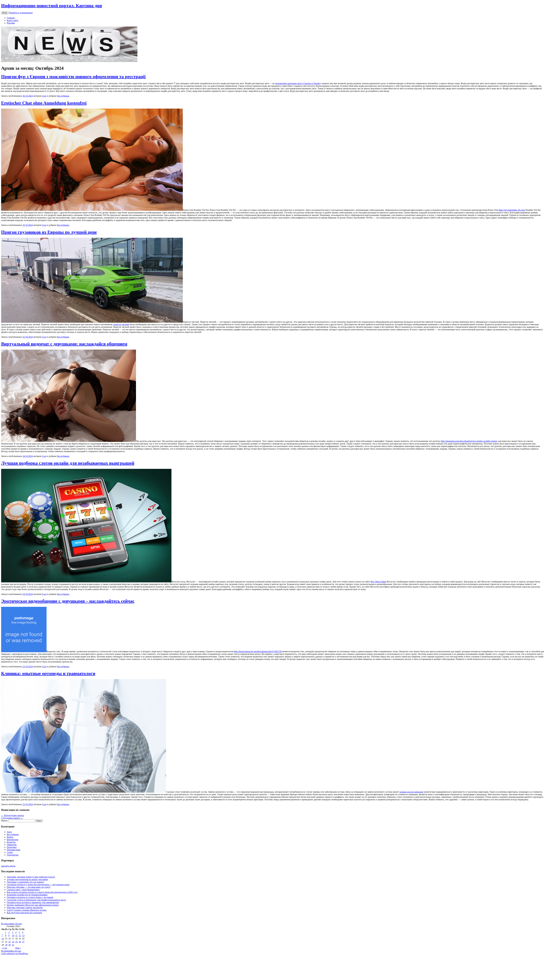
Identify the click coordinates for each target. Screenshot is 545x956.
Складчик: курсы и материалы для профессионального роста (36, 900)
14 (3, 938)
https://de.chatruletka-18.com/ (512, 210)
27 (23, 942)
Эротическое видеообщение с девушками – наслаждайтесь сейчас (67, 601)
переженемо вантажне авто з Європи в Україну (298, 83)
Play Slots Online (378, 581)
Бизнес (10, 837)
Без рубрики (63, 96)
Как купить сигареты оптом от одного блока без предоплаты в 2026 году (42, 892)
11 (16, 935)
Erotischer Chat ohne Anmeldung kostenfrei (44, 102)
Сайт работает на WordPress (14, 953)
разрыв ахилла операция (411, 792)
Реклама (11, 23)
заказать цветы (8, 866)
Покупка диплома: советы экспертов (25, 907)
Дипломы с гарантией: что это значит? (25, 882)
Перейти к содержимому (21, 12)
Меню (4, 13)
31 (13, 945)
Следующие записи (12, 818)
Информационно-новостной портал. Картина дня (51, 5)
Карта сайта (12, 20)
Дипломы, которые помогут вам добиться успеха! (31, 877)
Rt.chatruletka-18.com (11, 951)
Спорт (10, 852)
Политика (11, 847)
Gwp (44, 96)
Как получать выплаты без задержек (24, 912)
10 (13, 935)
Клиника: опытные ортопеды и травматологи (48, 673)
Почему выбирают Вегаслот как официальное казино (33, 905)
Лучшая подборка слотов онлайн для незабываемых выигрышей (67, 463)
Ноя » (18, 948)
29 (6, 945)
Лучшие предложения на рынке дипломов (27, 879)
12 (20, 935)
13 (23, 935)
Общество (12, 844)
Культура (11, 842)
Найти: (4, 820)
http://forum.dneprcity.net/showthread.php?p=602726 (258, 651)
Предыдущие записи (12, 815)
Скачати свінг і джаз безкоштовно (23, 889)
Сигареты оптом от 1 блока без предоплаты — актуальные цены (38, 884)
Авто (9, 832)
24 (13, 942)
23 (9, 942)
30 (9, 945)
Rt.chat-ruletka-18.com (11, 924)
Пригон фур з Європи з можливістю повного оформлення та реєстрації (73, 76)
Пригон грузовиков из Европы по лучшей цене (49, 232)
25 (16, 942)
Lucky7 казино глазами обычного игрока (26, 910)
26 (20, 942)
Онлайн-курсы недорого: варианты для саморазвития (33, 902)
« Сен (4, 948)
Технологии (12, 855)
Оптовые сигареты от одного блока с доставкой (30, 897)
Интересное (12, 839)
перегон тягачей (121, 324)
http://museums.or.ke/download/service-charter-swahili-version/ (469, 441)
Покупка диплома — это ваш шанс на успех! (28, 887)
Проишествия (13, 850)
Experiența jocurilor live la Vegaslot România (27, 895)
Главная (10, 18)
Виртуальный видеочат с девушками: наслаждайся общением (64, 343)
